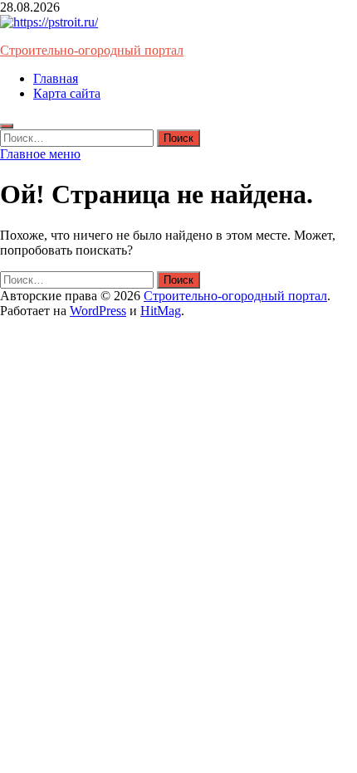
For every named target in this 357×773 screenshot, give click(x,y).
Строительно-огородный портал (91, 50)
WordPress (98, 311)
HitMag (160, 311)
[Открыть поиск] (6, 126)
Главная (55, 78)
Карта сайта (66, 93)
